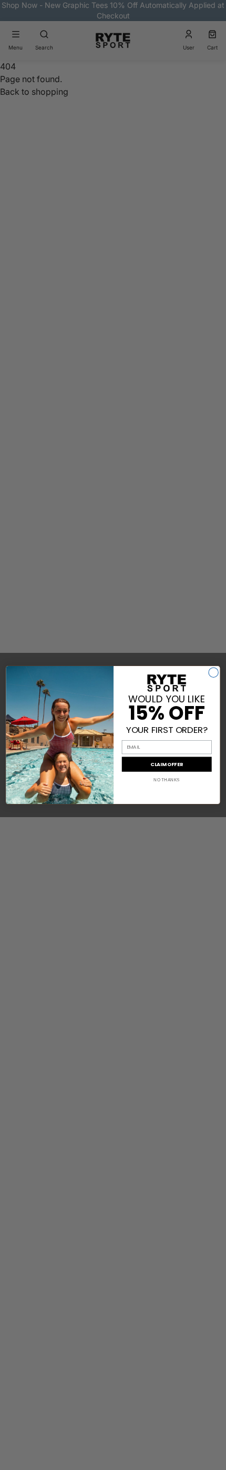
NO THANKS (166, 780)
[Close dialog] (213, 672)
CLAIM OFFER (166, 764)
